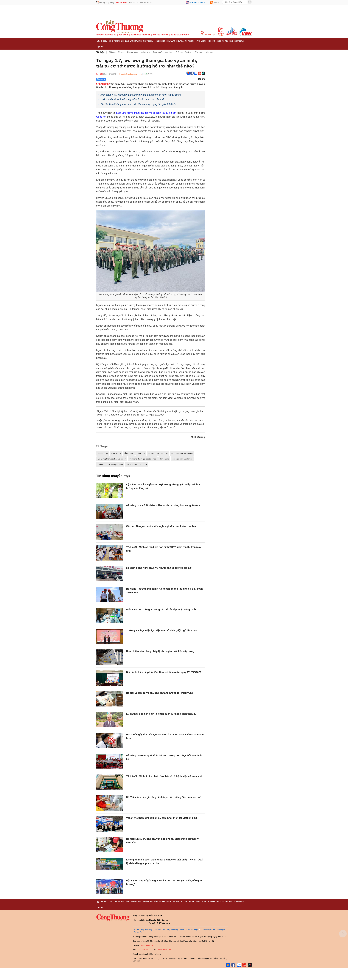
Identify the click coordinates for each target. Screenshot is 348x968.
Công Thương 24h (116, 41)
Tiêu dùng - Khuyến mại (234, 41)
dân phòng (164, 459)
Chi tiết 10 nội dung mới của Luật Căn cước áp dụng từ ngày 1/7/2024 (138, 104)
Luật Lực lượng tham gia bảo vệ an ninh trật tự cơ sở (146, 112)
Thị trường (190, 41)
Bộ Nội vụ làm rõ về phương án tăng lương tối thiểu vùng (159, 693)
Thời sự (104, 41)
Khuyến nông (132, 52)
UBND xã (141, 453)
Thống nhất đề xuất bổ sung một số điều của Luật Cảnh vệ (132, 99)
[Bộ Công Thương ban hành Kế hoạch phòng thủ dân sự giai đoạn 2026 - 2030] (109, 594)
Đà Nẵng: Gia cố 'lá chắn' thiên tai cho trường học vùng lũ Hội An (164, 505)
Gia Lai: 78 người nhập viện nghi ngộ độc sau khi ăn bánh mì (161, 526)
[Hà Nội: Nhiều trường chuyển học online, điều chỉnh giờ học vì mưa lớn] (109, 844)
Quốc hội (101, 116)
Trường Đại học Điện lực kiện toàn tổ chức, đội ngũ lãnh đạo (161, 630)
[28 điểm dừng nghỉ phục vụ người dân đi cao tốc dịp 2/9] (109, 573)
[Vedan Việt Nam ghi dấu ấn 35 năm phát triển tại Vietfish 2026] (109, 824)
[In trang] (203, 79)
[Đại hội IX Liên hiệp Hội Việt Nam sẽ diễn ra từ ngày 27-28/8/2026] (109, 678)
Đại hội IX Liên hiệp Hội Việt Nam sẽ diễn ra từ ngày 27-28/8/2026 (163, 672)
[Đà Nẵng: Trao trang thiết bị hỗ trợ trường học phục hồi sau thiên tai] (109, 761)
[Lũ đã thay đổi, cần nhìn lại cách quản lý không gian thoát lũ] (109, 719)
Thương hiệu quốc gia (106, 35)
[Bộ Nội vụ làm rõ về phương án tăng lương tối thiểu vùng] (109, 698)
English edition (197, 2)
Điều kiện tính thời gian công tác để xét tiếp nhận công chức (161, 609)
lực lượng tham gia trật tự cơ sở (142, 459)
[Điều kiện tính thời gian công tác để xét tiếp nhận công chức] (109, 615)
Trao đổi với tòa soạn (189, 930)
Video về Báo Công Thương (166, 930)
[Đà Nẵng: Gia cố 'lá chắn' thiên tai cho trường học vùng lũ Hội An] (109, 511)
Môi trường (145, 52)
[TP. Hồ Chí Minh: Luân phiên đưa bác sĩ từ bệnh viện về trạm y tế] (109, 782)
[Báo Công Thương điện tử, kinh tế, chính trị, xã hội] (119, 26)
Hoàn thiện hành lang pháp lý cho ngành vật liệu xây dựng (160, 651)
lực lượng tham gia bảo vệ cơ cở (112, 459)
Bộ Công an (103, 453)
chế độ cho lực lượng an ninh (110, 464)
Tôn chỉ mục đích (207, 930)
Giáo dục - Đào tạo (116, 52)
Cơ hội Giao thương (180, 35)
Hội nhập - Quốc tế (215, 41)
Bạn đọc (100, 47)
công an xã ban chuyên (182, 459)
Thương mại (148, 41)
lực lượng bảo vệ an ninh (182, 453)
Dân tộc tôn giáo (160, 35)
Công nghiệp (159, 41)
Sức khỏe (199, 52)
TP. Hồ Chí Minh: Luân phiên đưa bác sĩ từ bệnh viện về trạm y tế (164, 776)
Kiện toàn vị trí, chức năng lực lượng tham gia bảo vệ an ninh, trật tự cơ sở (140, 94)
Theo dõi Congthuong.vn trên (130, 74)
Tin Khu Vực (209, 35)
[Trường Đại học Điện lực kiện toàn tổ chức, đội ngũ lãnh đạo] (109, 636)
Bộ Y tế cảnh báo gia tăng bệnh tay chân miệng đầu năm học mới (164, 797)
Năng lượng (201, 41)
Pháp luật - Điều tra (175, 41)
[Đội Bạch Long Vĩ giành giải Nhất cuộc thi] (109, 886)
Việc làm (209, 52)
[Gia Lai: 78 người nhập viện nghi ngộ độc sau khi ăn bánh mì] (109, 532)
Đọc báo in (123, 35)
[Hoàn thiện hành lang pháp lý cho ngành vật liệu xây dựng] (109, 657)
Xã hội (100, 52)
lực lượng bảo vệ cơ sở (158, 453)
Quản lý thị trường (133, 41)
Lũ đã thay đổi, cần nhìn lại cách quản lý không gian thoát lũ (161, 713)
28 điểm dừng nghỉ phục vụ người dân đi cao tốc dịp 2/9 (159, 567)
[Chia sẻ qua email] (199, 79)
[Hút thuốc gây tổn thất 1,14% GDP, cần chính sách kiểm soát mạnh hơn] (109, 740)
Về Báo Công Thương (142, 930)
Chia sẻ (102, 79)
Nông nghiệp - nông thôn (162, 52)
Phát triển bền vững (183, 52)
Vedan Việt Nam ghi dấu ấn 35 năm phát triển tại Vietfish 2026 (162, 818)
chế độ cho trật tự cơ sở (136, 464)
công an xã (116, 453)
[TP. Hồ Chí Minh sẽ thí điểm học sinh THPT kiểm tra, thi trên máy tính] (109, 553)
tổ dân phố (128, 453)
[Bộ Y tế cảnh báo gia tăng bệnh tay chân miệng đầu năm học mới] (109, 803)
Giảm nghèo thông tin (140, 35)
